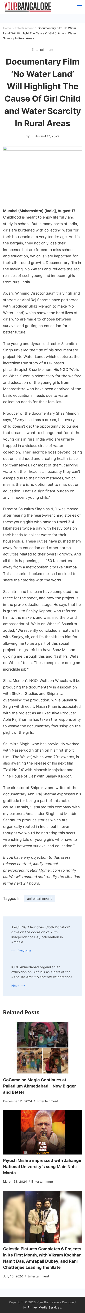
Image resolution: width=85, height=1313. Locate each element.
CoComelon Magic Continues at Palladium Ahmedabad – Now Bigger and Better (39, 1086)
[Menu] (79, 7)
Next (15, 986)
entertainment (39, 898)
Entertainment (42, 50)
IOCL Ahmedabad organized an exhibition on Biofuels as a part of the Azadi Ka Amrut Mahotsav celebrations (41, 972)
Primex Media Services (44, 1307)
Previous (24, 951)
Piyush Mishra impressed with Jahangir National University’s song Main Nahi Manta (42, 1166)
